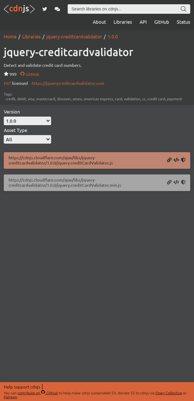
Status (183, 22)
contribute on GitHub (38, 392)
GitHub (161, 22)
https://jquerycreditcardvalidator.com (68, 83)
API (143, 22)
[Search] (183, 9)
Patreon (10, 396)
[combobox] (27, 121)
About (99, 22)
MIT (8, 83)
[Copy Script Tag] (176, 160)
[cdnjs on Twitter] (44, 9)
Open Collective (168, 392)
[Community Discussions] (57, 9)
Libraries (123, 22)
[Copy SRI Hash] (183, 160)
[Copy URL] (169, 160)
